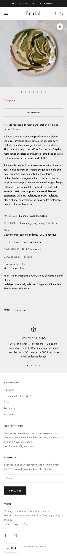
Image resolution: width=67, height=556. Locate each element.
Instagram (9, 414)
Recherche (9, 408)
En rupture (33, 112)
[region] (33, 343)
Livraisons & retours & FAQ (19, 396)
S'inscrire (15, 490)
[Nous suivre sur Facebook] (5, 535)
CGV (6, 402)
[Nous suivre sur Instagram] (15, 535)
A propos (9, 390)
